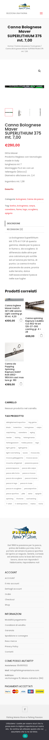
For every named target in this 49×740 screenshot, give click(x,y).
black (8, 427)
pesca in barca (31, 478)
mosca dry (35, 453)
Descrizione (13, 223)
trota (41, 504)
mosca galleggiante (14, 458)
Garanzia (9, 630)
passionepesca (12, 468)
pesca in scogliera (13, 488)
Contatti (9, 651)
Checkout (10, 599)
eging (32, 432)
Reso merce (11, 641)
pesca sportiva (12, 493)
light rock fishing (13, 453)
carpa (32, 205)
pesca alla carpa (29, 468)
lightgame (22, 448)
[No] (45, 730)
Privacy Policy (11, 646)
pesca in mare (26, 483)
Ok (25, 736)
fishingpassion (12, 443)
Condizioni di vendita (15, 625)
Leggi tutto (21, 320)
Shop (7, 604)
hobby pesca (27, 443)
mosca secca (31, 458)
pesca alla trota (12, 473)
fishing (17, 437)
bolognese (22, 205)
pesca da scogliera (14, 478)
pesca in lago (11, 483)
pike (23, 493)
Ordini (8, 594)
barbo (13, 205)
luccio (25, 453)
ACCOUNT (10, 578)
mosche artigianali (14, 463)
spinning (9, 498)
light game (10, 448)
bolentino (17, 427)
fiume (19, 209)
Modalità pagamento (15, 619)
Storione (19, 498)
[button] (39, 71)
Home (10, 46)
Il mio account (12, 583)
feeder (9, 437)
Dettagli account (13, 588)
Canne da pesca (22, 46)
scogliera (33, 209)
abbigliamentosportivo (16, 422)
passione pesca (31, 463)
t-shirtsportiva (21, 504)
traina (33, 504)
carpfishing (11, 432)
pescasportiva (30, 488)
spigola (8, 213)
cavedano (10, 209)
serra (30, 493)
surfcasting (31, 498)
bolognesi (35, 46)
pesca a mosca (28, 473)
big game (33, 422)
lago (25, 209)
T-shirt (9, 504)
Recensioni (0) (15, 229)
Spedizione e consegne (16, 635)
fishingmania (29, 437)
